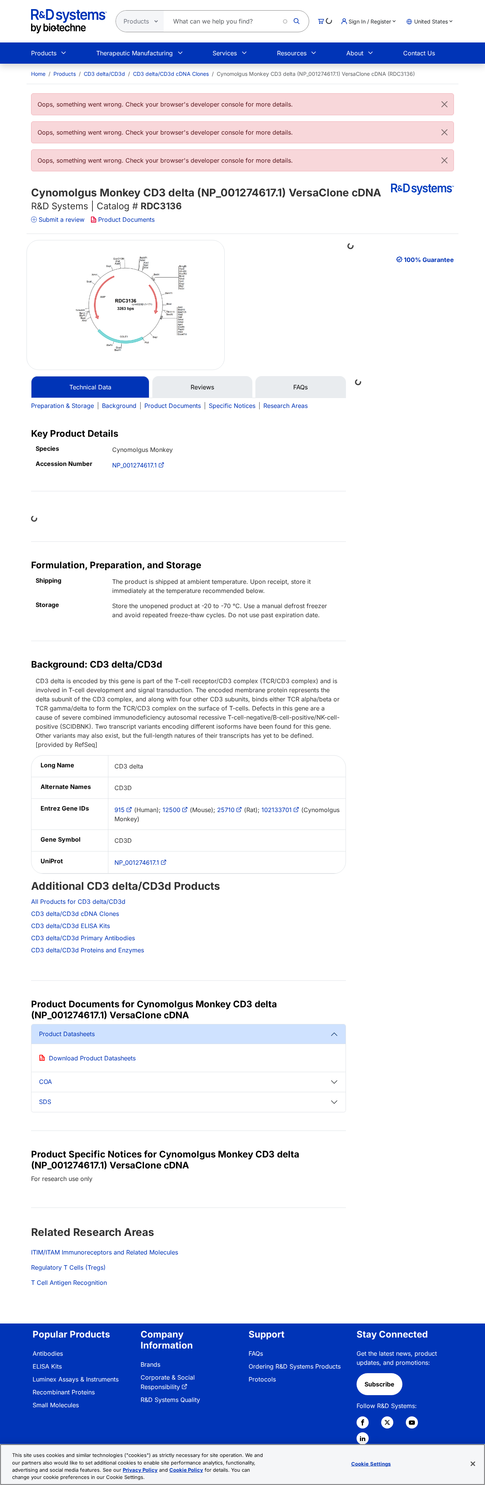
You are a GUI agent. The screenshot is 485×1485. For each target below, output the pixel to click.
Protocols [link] (262, 1379)
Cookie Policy (186, 1470)
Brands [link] (150, 1364)
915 (119, 810)
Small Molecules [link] (56, 1405)
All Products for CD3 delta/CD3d (78, 901)
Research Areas (285, 405)
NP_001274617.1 (134, 465)
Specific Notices (232, 405)
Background (119, 405)
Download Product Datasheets (92, 1058)
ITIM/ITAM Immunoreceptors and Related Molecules (104, 1252)
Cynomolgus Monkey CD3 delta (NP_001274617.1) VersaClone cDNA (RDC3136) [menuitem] (316, 74)
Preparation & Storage (62, 405)
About (354, 53)
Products (43, 53)
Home (38, 74)
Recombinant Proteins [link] (64, 1392)
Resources (292, 53)
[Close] (444, 104)
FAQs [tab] (300, 387)
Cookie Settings (371, 1464)
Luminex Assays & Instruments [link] (76, 1379)
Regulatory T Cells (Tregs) (68, 1267)
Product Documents (126, 219)
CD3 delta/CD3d (104, 74)
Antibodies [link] (48, 1353)
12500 (171, 810)
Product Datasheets (67, 1034)
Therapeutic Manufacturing (134, 53)
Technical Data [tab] (90, 387)
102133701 (276, 810)
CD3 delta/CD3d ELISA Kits (70, 926)
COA (45, 1081)
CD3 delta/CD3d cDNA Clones (171, 74)
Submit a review (61, 219)
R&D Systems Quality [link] (170, 1399)
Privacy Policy (140, 1470)
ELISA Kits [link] (47, 1366)
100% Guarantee (429, 259)
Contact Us (419, 53)
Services (225, 53)
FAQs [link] (256, 1353)
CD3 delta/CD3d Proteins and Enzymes (87, 950)
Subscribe (379, 1384)
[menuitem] (38, 74)
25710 (226, 810)
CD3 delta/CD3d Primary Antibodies (83, 938)
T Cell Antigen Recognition (69, 1282)
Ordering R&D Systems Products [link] (295, 1366)
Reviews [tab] (202, 387)
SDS (45, 1102)
